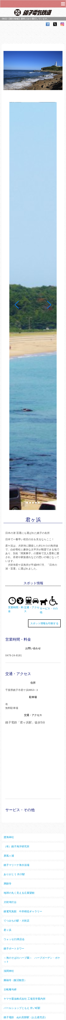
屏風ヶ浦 (9, 855)
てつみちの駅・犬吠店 (16, 920)
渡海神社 (9, 837)
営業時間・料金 (15, 609)
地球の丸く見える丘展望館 (19, 892)
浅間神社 (9, 970)
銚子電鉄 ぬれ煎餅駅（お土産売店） (25, 1017)
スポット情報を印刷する (44, 623)
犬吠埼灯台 (10, 902)
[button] (27, 502)
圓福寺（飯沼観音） (15, 980)
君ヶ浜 (7, 929)
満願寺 (7, 883)
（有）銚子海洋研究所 (16, 846)
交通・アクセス (31, 609)
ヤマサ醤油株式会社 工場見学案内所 (24, 998)
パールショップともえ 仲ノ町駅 (22, 1008)
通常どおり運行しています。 (35, 18)
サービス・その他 (49, 610)
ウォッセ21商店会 (14, 939)
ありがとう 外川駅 (14, 874)
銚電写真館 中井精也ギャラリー (23, 911)
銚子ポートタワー (14, 948)
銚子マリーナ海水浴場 (16, 865)
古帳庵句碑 (10, 989)
